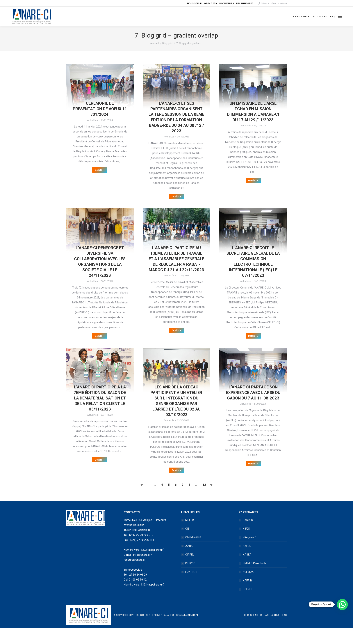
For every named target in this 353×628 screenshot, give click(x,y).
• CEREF (247, 589)
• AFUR (247, 546)
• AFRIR (247, 580)
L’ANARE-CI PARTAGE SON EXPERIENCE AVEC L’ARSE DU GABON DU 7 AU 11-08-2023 (253, 392)
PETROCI (190, 563)
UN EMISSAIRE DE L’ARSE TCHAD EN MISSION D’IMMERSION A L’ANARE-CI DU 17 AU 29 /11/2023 (253, 111)
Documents (226, 3)
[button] (342, 604)
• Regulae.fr (250, 537)
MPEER (189, 520)
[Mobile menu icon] (340, 16)
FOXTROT (191, 572)
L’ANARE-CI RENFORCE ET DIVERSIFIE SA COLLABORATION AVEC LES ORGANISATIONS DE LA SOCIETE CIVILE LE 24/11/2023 (100, 261)
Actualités (92, 120)
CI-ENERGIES (193, 537)
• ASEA (247, 554)
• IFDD (246, 528)
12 (204, 485)
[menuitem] (301, 16)
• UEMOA (248, 572)
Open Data (210, 3)
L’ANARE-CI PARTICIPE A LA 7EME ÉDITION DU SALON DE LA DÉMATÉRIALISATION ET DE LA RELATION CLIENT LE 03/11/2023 (100, 398)
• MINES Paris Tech (254, 563)
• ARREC (248, 520)
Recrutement (244, 3)
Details (98, 170)
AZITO (189, 546)
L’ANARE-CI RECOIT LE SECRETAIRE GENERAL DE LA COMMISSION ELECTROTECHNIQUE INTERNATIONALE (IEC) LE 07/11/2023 (253, 261)
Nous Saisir (194, 3)
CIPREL (189, 554)
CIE (187, 528)
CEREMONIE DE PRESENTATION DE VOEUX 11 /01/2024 (100, 109)
